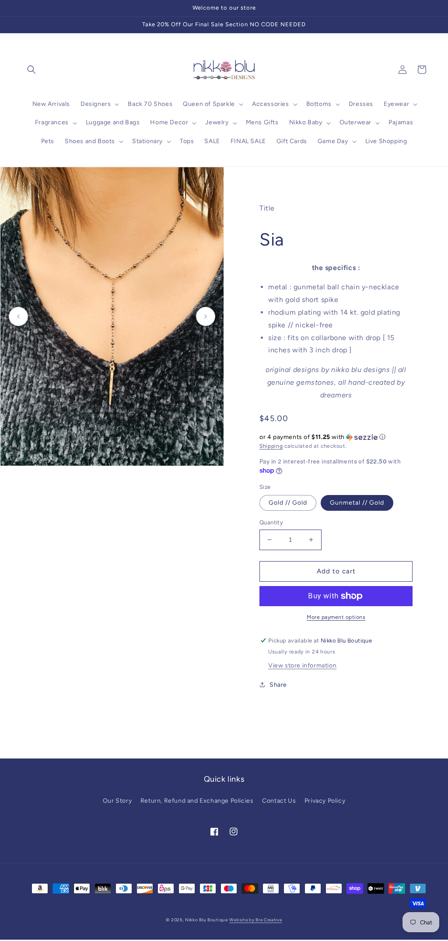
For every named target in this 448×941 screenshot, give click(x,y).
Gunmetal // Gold (357, 502)
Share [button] (278, 684)
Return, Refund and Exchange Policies (197, 800)
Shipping (271, 446)
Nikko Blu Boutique (206, 920)
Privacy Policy (324, 800)
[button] (31, 69)
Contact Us (279, 800)
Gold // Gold (288, 502)
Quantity (271, 522)
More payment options (336, 617)
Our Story (117, 800)
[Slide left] (18, 316)
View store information (302, 665)
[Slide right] (205, 316)
